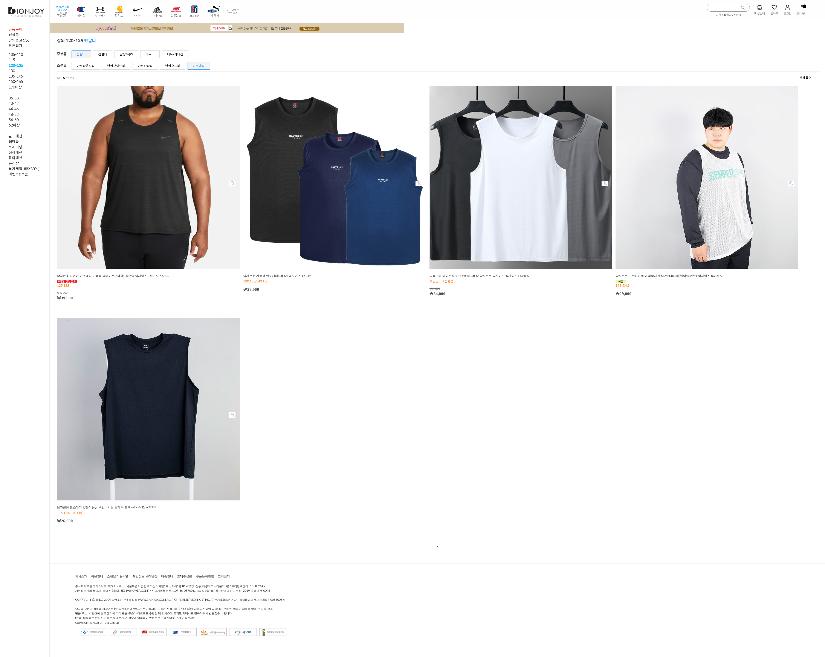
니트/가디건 (175, 54)
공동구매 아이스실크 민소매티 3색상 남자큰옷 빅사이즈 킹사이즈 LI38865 (479, 275)
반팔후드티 (172, 65)
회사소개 (81, 576)
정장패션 (15, 152)
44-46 (14, 108)
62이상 (14, 125)
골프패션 (15, 136)
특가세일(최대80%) (24, 168)
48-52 (14, 114)
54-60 (14, 119)
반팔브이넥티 (116, 65)
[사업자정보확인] (203, 591)
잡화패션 (15, 157)
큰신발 (14, 163)
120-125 (16, 65)
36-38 (14, 98)
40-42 (14, 103)
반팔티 (81, 54)
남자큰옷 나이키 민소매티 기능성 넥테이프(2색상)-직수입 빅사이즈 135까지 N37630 (113, 275)
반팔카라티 (145, 65)
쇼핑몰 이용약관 (118, 576)
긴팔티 (102, 54)
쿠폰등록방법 (205, 576)
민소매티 (199, 65)
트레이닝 (15, 147)
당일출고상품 (19, 40)
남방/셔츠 (126, 54)
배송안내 (167, 576)
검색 (743, 8)
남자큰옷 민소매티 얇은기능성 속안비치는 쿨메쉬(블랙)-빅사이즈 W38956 (106, 507)
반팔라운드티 (86, 65)
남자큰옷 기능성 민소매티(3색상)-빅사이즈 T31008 (277, 275)
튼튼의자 (15, 45)
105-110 (16, 54)
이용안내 (97, 576)
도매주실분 (184, 576)
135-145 (16, 76)
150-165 (16, 81)
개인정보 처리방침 (145, 576)
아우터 (149, 54)
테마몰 (14, 141)
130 (12, 70)
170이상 (15, 87)
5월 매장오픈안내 (731, 15)
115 (12, 59)
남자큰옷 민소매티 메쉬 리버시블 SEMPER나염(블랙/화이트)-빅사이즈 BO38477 (669, 275)
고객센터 (224, 576)
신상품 (14, 34)
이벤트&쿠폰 (18, 174)
